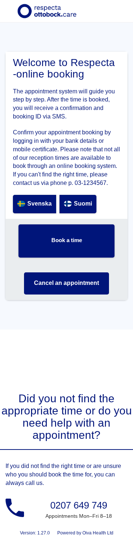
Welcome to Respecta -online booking (64, 68)
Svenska (39, 203)
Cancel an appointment (66, 283)
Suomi (83, 203)
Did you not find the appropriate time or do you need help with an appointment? (66, 416)
